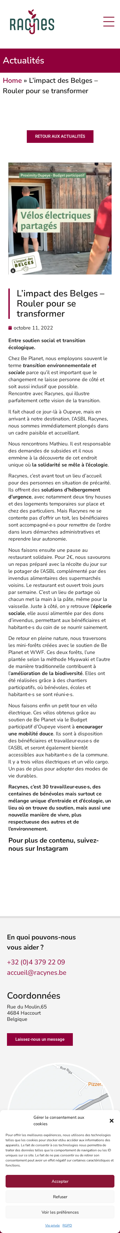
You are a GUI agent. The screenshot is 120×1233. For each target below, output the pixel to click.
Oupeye (72, 411)
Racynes (97, 418)
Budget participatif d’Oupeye (47, 723)
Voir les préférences (60, 1212)
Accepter (60, 1181)
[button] (111, 1121)
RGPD (67, 1225)
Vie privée (52, 1225)
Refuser (60, 1197)
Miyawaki (78, 659)
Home (12, 80)
